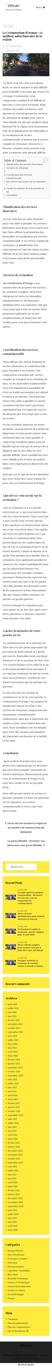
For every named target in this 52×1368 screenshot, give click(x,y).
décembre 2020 (15, 1198)
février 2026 (14, 1020)
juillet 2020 (13, 1214)
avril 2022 (12, 1134)
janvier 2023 (14, 1107)
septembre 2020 (15, 1206)
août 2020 (12, 1210)
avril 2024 (12, 1051)
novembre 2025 (15, 1024)
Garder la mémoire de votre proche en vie (25, 190)
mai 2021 (12, 1178)
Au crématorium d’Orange (18, 283)
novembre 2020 (15, 1202)
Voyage (11, 1298)
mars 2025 (13, 1044)
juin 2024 (12, 1047)
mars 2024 (13, 1055)
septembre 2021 (15, 1162)
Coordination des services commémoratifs (19, 176)
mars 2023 (13, 1099)
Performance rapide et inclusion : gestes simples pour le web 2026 (31, 932)
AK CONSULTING (13, 46)
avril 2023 (12, 1095)
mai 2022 (12, 1130)
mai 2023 (12, 1091)
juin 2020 (12, 1218)
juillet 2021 (13, 1170)
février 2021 (14, 1190)
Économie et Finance (18, 1258)
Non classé (8, 26)
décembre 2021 (15, 1150)
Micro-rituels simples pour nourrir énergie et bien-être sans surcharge (30, 948)
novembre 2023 (15, 1067)
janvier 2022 (14, 1146)
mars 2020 (13, 1229)
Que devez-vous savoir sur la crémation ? (26, 183)
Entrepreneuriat (16, 1266)
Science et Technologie (19, 1282)
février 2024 (14, 1059)
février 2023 (14, 1103)
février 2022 (14, 1142)
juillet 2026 (13, 1008)
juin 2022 (12, 1127)
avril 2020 (12, 1226)
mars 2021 (13, 1186)
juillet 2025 (13, 1040)
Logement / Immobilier (19, 1270)
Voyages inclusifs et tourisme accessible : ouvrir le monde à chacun (30, 963)
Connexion (13, 1319)
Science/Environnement (19, 1286)
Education (12, 1262)
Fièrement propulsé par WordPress (20, 1355)
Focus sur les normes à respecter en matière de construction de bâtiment (27, 827)
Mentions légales (26, 1364)
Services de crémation (17, 168)
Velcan (13, 5)
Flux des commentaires (19, 1327)
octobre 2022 (14, 1111)
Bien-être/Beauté (16, 1254)
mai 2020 (12, 1222)
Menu (39, 7)
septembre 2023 (15, 1075)
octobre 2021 (14, 1158)
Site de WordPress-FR (18, 1331)
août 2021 (12, 1166)
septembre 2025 (15, 1032)
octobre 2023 (14, 1071)
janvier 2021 (14, 1194)
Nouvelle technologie (18, 1278)
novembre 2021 (15, 1154)
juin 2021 (12, 1174)
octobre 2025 (14, 1028)
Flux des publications (18, 1323)
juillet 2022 (13, 1123)
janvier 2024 (14, 1063)
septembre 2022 (15, 1115)
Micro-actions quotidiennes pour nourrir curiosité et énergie (31, 916)
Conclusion (12, 195)
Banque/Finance (15, 1250)
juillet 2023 (13, 1083)
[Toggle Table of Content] (44, 160)
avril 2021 (12, 1182)
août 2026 (12, 1004)
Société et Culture (16, 1290)
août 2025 (12, 1036)
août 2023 (12, 1079)
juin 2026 (12, 1012)
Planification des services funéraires (24, 164)
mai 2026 (12, 1016)
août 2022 (12, 1119)
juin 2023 (12, 1087)
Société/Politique (16, 1294)
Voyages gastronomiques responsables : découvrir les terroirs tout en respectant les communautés (30, 898)
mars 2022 (13, 1138)
